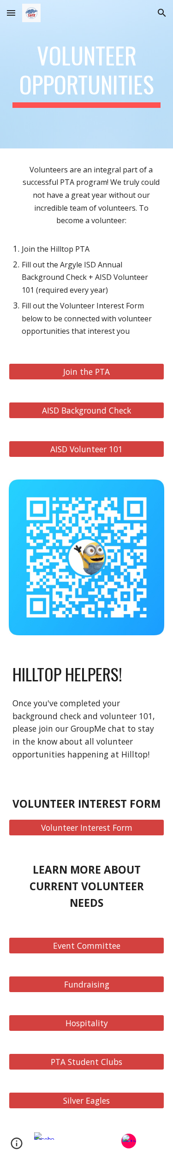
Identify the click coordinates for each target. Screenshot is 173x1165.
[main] (87, 74)
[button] (11, 12)
